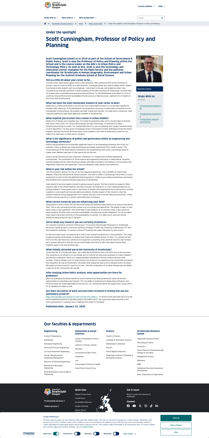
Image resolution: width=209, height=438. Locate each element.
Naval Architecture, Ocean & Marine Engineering (57, 373)
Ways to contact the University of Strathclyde (139, 395)
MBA (139, 364)
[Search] (162, 18)
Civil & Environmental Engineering (56, 352)
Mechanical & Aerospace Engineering (53, 367)
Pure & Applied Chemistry (116, 352)
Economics (141, 346)
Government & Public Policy (85, 353)
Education (79, 349)
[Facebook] (130, 406)
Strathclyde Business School (148, 339)
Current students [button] (145, 6)
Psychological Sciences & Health (87, 364)
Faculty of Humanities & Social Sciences (86, 340)
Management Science (145, 357)
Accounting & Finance (145, 343)
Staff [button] (160, 6)
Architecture (48, 340)
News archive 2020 (95, 24)
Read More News (144, 89)
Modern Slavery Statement (80, 411)
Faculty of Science (113, 336)
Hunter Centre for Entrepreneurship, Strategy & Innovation (150, 351)
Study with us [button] (50, 18)
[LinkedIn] (158, 406)
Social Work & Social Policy (85, 368)
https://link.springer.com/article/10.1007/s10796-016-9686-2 (71, 297)
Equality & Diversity (81, 406)
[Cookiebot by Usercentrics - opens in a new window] (28, 433)
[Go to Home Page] (45, 24)
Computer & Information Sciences (119, 340)
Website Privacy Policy (83, 394)
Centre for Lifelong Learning (85, 345)
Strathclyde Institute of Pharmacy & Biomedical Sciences (119, 356)
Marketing (141, 360)
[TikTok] (152, 406)
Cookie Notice (80, 398)
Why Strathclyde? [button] (86, 18)
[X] (141, 406)
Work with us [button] (67, 18)
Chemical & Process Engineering (56, 348)
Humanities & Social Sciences (62, 24)
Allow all (176, 418)
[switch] (77, 433)
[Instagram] (147, 406)
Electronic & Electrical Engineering (57, 362)
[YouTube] (136, 406)
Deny (176, 432)
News (81, 24)
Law (76, 360)
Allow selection (176, 425)
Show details (128, 434)
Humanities (79, 357)
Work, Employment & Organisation (150, 374)
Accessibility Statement (83, 402)
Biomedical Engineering (53, 344)
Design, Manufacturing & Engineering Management (53, 356)
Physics (109, 348)
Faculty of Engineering (52, 336)
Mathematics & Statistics (115, 344)
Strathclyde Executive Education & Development (150, 369)
